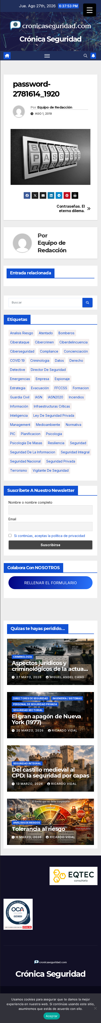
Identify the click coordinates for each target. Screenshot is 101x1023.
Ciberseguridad (22, 351)
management (20, 425)
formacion (81, 388)
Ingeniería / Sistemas (67, 698)
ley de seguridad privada (53, 415)
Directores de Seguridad (30, 698)
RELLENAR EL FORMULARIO (50, 582)
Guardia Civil (19, 397)
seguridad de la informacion (32, 452)
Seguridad (78, 443)
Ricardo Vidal (65, 730)
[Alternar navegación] (47, 55)
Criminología (22, 656)
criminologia (39, 360)
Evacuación (40, 388)
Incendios (76, 397)
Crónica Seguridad (50, 39)
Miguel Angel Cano (67, 677)
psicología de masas (26, 443)
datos (59, 360)
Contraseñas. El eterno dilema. (71, 208)
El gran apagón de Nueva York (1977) (46, 719)
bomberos (66, 333)
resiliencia (56, 443)
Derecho (76, 360)
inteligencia (19, 415)
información (19, 406)
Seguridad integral (75, 452)
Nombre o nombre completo (30, 502)
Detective (17, 370)
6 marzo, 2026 (29, 837)
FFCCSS (60, 388)
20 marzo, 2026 (30, 730)
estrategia (17, 388)
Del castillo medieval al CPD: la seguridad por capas (50, 772)
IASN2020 (55, 397)
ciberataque (19, 342)
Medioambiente (48, 425)
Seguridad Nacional (25, 461)
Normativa (73, 425)
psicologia (54, 434)
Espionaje (62, 379)
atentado (46, 333)
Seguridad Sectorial (28, 710)
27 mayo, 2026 (29, 677)
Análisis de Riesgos (26, 822)
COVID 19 (17, 360)
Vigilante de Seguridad (51, 470)
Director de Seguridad (48, 370)
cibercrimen (44, 342)
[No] (95, 1008)
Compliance (49, 351)
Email (12, 519)
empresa (42, 379)
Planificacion (30, 434)
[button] (85, 55)
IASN (38, 397)
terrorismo (18, 470)
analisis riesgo (21, 333)
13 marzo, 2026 (30, 784)
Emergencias (20, 379)
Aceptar (52, 1016)
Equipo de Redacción (54, 107)
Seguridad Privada (60, 461)
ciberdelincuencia (73, 342)
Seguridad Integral (27, 763)
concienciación (76, 351)
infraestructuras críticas (52, 406)
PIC (12, 434)
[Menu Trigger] (89, 10)
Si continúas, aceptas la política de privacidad (49, 536)
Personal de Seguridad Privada (35, 704)
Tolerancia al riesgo (38, 828)
